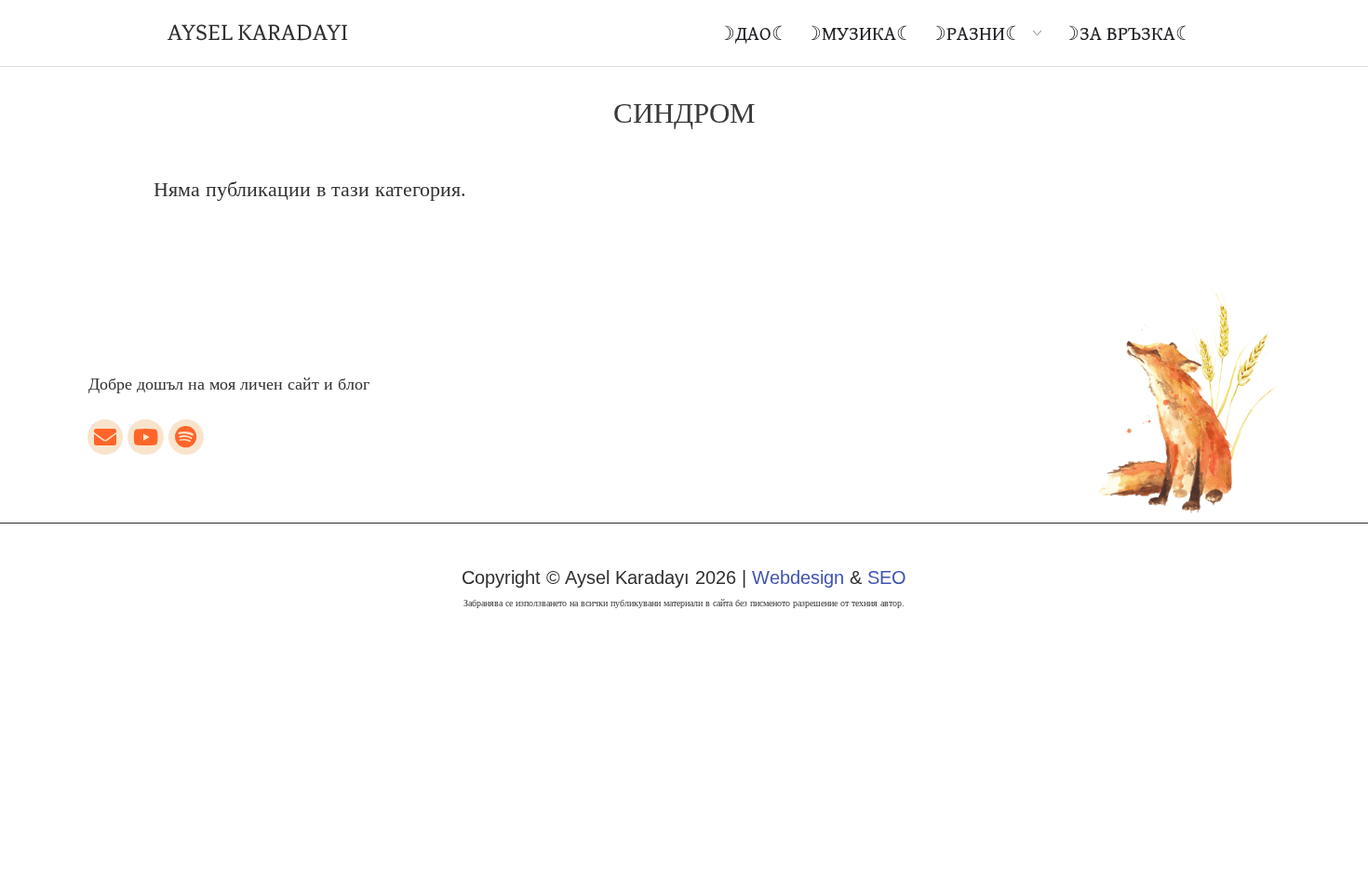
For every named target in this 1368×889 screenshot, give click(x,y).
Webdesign (798, 577)
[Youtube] (145, 437)
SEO (886, 577)
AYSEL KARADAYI (258, 33)
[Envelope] (105, 437)
